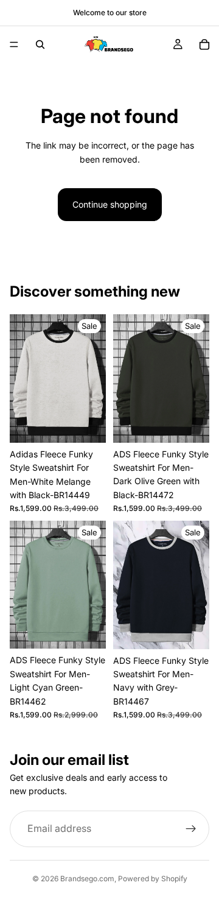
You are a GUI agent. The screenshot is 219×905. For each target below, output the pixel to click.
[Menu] (14, 44)
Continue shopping (109, 204)
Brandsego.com (87, 878)
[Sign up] (191, 829)
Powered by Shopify (152, 878)
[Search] (40, 44)
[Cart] (204, 44)
